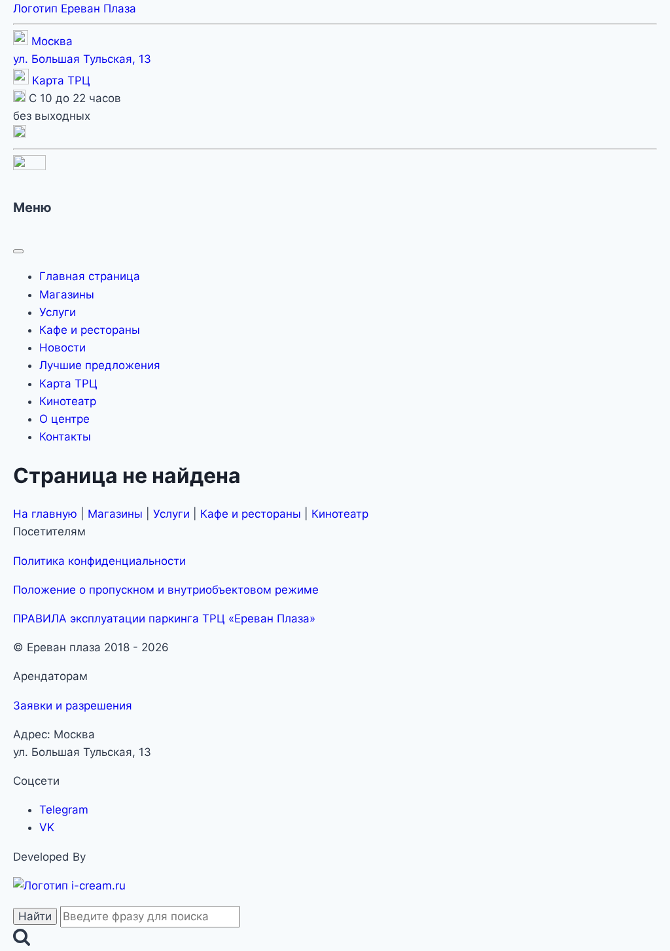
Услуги (57, 312)
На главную (45, 513)
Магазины (66, 294)
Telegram (63, 809)
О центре (64, 418)
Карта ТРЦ (61, 80)
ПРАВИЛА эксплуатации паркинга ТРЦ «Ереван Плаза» (164, 618)
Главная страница (89, 276)
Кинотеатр (67, 401)
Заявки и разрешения (72, 705)
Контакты (65, 436)
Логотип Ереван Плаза (74, 8)
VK (46, 827)
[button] (19, 133)
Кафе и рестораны (89, 329)
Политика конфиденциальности (99, 560)
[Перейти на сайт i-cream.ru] (69, 885)
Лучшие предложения (99, 365)
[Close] (18, 251)
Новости (62, 347)
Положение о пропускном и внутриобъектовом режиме (166, 589)
